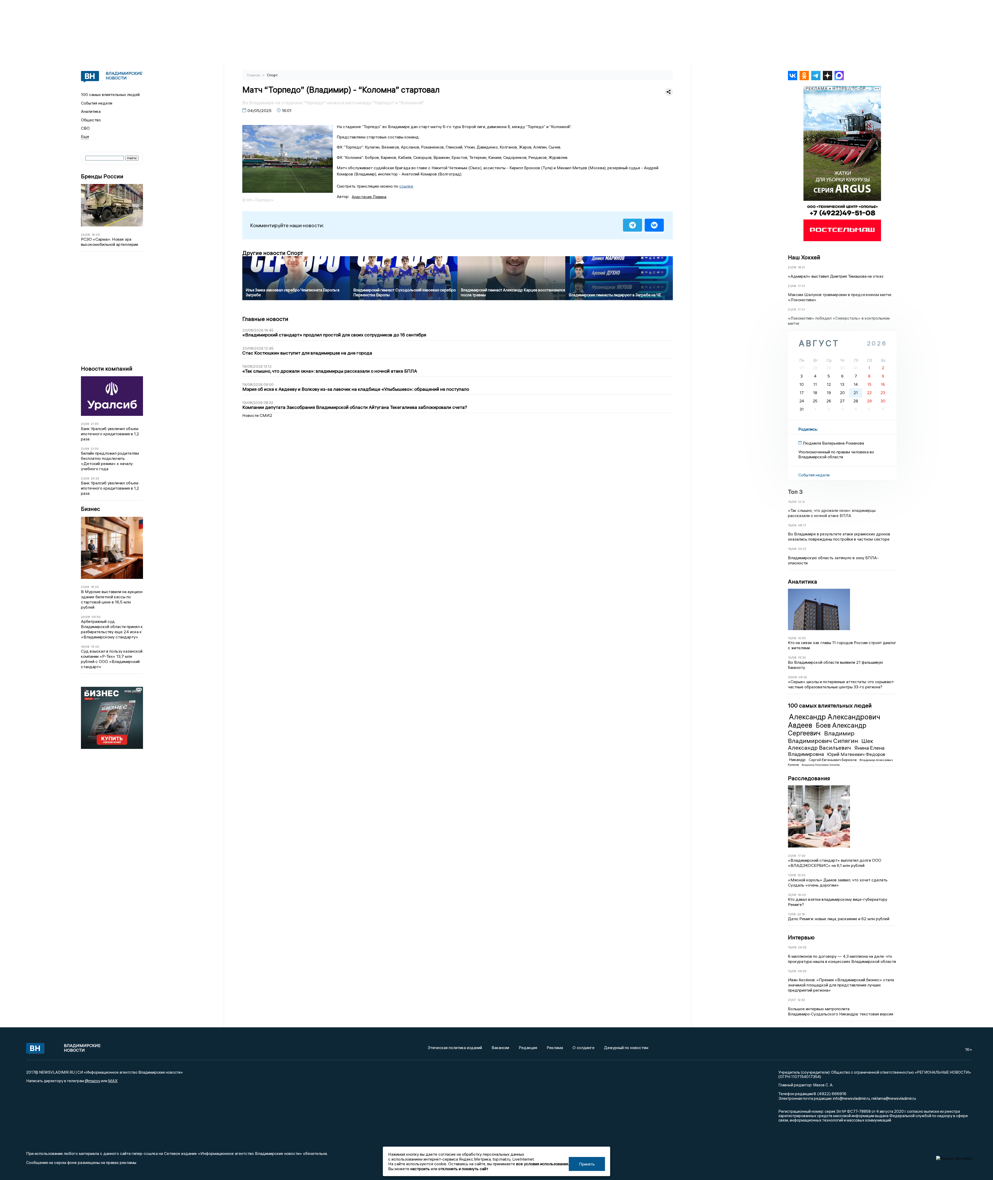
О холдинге (584, 1047)
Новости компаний (106, 368)
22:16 (801, 914)
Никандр (798, 759)
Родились (807, 429)
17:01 (801, 286)
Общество (91, 119)
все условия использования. (542, 1163)
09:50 (96, 617)
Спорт (272, 75)
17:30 (802, 856)
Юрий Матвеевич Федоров (856, 754)
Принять (587, 1164)
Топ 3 (795, 491)
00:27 (802, 549)
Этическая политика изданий (455, 1047)
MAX (113, 1080)
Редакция (528, 1047)
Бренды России (102, 176)
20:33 (95, 478)
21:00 (95, 449)
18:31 (801, 267)
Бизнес (90, 509)
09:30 (802, 971)
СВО (85, 128)
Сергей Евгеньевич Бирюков (833, 759)
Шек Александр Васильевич (830, 744)
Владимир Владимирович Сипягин (823, 736)
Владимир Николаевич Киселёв (821, 764)
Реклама (555, 1047)
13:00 (802, 875)
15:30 (802, 657)
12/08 (792, 895)
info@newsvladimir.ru (851, 1098)
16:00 (96, 235)
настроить (420, 1168)
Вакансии (500, 1047)
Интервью (801, 937)
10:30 (802, 638)
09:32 (803, 677)
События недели (96, 103)
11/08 (792, 914)
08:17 (802, 525)
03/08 (792, 677)
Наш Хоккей (804, 257)
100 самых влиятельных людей (110, 94)
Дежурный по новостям (626, 1047)
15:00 (95, 646)
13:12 (801, 502)
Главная (254, 75)
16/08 (85, 646)
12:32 (801, 1000)
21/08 (85, 424)
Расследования (809, 778)
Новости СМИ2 (257, 415)
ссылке (406, 186)
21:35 (95, 424)
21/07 (792, 1000)
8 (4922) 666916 (830, 1093)
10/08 (792, 657)
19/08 (792, 502)
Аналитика (91, 111)
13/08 (792, 638)
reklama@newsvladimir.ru (893, 1098)
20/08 (85, 235)
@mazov (92, 1080)
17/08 (792, 875)
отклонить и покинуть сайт (463, 1168)
